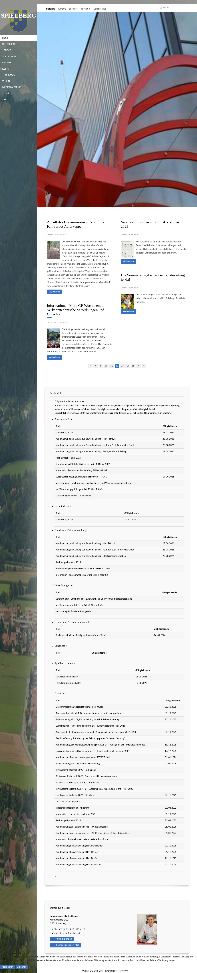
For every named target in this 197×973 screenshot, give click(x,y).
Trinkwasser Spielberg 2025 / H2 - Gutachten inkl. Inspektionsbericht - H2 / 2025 (94, 789)
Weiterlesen (54, 292)
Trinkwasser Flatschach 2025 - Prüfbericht (76, 770)
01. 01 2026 (170, 757)
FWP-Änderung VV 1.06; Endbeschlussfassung (78, 764)
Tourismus (8, 75)
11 (111, 366)
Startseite (50, 9)
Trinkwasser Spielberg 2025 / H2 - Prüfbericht (77, 783)
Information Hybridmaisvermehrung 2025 (75, 814)
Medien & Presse (11, 87)
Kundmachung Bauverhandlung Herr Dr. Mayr (77, 852)
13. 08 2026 (141, 677)
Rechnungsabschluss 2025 (68, 458)
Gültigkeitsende (170, 426)
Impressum (85, 9)
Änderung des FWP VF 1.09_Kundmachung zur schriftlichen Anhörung (89, 713)
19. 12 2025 (170, 745)
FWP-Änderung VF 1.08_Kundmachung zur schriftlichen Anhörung (87, 720)
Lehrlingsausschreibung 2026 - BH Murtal (75, 795)
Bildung (7, 63)
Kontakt (62, 9)
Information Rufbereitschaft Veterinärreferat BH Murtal (82, 839)
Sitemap (73, 9)
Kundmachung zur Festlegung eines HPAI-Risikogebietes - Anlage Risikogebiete (93, 833)
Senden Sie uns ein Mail (66, 945)
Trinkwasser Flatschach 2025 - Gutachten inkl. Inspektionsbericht (86, 776)
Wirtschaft (9, 57)
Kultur (6, 69)
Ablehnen (21, 967)
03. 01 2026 (170, 764)
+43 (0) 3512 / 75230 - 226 (72, 930)
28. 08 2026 (168, 439)
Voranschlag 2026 (64, 433)
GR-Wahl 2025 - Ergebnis (68, 802)
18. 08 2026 (141, 683)
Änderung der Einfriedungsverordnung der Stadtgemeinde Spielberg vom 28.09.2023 (96, 732)
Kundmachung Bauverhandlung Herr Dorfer (76, 858)
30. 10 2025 (170, 713)
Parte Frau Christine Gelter (68, 683)
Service (6, 50)
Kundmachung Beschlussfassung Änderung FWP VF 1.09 (83, 757)
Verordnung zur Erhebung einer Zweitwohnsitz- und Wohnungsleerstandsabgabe (94, 483)
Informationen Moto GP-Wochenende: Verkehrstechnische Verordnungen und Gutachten (75, 310)
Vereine (6, 81)
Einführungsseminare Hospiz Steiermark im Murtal (79, 707)
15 (133, 366)
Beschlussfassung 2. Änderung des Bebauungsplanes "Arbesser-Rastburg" (90, 738)
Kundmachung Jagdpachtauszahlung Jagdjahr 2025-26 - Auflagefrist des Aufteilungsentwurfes (100, 745)
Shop (5, 100)
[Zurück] (95, 366)
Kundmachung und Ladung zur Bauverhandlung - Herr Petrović (86, 439)
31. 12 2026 (168, 433)
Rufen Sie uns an (62, 939)
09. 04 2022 (170, 808)
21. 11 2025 (170, 846)
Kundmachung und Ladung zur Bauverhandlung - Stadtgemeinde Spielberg (91, 452)
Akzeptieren (7, 967)
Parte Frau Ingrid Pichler (67, 677)
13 (122, 366)
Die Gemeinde (10, 44)
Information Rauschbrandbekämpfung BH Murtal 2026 (82, 470)
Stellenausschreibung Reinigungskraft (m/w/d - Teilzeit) (81, 477)
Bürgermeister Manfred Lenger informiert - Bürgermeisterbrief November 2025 (93, 751)
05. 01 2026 (170, 827)
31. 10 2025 (170, 707)
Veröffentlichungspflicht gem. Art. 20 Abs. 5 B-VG (79, 489)
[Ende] (144, 366)
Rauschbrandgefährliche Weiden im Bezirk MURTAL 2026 (83, 464)
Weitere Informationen (92, 971)
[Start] (90, 366)
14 (128, 366)
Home (5, 38)
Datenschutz (100, 9)
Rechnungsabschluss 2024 (68, 821)
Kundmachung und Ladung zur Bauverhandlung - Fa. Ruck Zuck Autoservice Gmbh (95, 445)
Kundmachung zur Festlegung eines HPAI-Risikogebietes (82, 827)
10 (106, 366)
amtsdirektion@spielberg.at (67, 933)
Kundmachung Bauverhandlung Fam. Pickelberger (79, 846)
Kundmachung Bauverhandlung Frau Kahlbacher (79, 865)
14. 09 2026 (168, 477)
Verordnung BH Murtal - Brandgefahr (73, 496)
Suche (5, 94)
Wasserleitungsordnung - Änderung (72, 808)
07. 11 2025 (170, 795)
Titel (58, 426)
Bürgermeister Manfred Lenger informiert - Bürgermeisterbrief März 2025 (90, 726)
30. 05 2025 (170, 821)
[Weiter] (138, 366)
